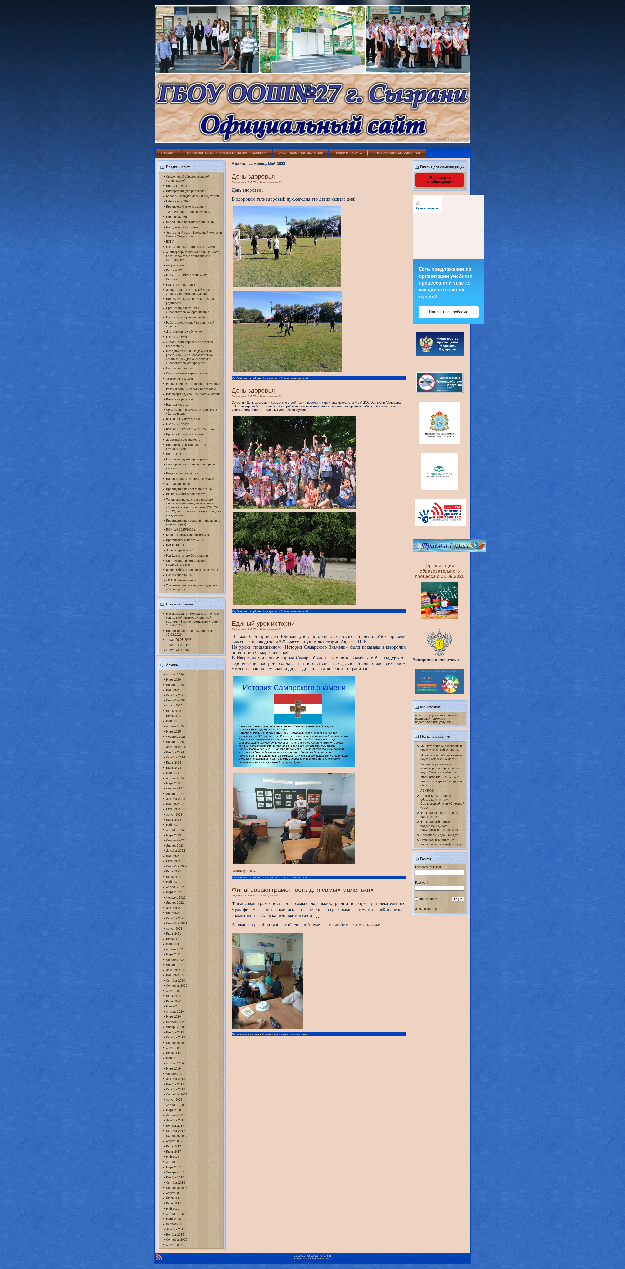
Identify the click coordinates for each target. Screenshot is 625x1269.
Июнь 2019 (173, 1053)
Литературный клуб (179, 550)
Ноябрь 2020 (175, 975)
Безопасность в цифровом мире (188, 535)
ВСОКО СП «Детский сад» (184, 419)
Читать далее (244, 871)
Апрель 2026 (175, 674)
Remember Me (429, 899)
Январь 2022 (175, 902)
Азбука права (175, 265)
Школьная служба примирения (187, 459)
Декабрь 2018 (175, 1079)
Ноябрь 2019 (175, 1032)
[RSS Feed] (159, 1258)
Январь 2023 (175, 845)
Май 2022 (172, 882)
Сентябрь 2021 (176, 923)
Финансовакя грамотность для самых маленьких (303, 889)
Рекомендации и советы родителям (191, 389)
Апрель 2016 (175, 1214)
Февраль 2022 (176, 897)
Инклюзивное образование (397, 152)
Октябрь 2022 (175, 861)
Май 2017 (172, 1156)
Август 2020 (174, 991)
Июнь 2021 (173, 939)
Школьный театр (177, 424)
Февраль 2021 (176, 960)
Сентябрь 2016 (176, 1188)
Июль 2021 (173, 933)
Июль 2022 (173, 871)
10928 (170, 645)
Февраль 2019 (176, 1073)
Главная (168, 152)
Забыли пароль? (426, 908)
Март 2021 (173, 954)
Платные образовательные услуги (190, 479)
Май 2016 (172, 1208)
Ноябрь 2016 (175, 1177)
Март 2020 (173, 1016)
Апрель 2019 (175, 1063)
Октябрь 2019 (175, 1037)
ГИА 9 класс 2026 (178, 201)
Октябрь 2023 (175, 809)
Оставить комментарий (294, 378)
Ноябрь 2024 (175, 752)
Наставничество (177, 404)
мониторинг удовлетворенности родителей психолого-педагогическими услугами (437, 719)
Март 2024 (173, 783)
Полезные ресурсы (179, 399)
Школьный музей (177, 336)
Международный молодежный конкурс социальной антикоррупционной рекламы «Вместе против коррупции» (192, 618)
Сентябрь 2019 (176, 1042)
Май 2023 (172, 825)
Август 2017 (174, 1141)
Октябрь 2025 (175, 695)
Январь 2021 (175, 965)
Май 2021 (172, 944)
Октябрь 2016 (175, 1182)
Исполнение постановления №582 (190, 222)
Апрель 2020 (175, 1011)
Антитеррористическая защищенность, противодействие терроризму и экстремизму (193, 256)
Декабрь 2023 (175, 799)
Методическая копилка (182, 227)
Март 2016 (173, 1219)
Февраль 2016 (176, 1224)
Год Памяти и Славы (180, 285)
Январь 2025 (175, 742)
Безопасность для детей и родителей (192, 196)
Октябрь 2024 (175, 757)
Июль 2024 (173, 762)
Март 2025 (173, 731)
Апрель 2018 (175, 1105)
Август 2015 (174, 1245)
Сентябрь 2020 (176, 985)
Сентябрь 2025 (176, 700)
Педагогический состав (182, 473)
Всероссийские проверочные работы (192, 570)
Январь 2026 (175, 684)
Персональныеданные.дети (439, 835)
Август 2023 (174, 814)
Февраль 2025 (176, 736)
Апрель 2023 (175, 830)
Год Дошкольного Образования (187, 555)
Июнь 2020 (173, 1001)
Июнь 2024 (173, 767)
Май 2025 (172, 721)
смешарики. (369, 924)
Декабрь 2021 (175, 908)
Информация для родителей (186, 191)
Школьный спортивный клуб (185, 317)
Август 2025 (174, 705)
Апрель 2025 (175, 726)
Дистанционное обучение (300, 152)
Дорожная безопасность (183, 439)
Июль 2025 (173, 711)
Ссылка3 (325, 1255)
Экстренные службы (180, 378)
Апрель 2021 (175, 949)
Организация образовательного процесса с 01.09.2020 (440, 571)
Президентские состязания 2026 (189, 489)
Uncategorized (270, 378)
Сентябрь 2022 (176, 866)
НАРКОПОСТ (175, 545)
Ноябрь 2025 (175, 690)
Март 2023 (173, 835)
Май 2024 (172, 773)
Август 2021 (174, 928)
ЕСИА (170, 241)
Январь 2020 (175, 1027)
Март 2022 (173, 892)
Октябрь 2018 (175, 1089)
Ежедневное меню (179, 368)
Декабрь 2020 (175, 970)
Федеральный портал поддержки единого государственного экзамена (439, 826)
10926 (170, 650)
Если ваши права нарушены (191, 212)
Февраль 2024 (176, 788)
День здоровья (253, 176)
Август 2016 (174, 1193)
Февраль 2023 (176, 840)
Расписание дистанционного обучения (193, 384)
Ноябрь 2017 (175, 1125)
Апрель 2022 (175, 887)
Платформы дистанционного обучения (193, 394)
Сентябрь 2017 (176, 1136)
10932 (170, 640)
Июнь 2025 (173, 716)
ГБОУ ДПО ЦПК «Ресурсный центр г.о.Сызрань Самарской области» (441, 781)
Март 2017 (173, 1167)
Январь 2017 (175, 1172)
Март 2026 (173, 679)
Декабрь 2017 (175, 1120)
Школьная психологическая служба (190, 247)
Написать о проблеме (448, 312)
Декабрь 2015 (175, 1229)
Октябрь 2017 (175, 1131)
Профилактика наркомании (185, 540)
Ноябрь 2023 (175, 804)
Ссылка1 (299, 1255)
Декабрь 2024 (175, 747)
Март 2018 (173, 1110)
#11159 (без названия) (181, 580)
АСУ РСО (427, 790)
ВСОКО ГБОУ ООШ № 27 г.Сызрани (191, 429)
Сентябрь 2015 (176, 1239)
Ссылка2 (312, 1255)
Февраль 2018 (176, 1115)
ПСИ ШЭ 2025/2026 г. (181, 529)
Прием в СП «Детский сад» (185, 434)
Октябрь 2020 (175, 980)
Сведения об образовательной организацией (227, 152)
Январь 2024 (175, 794)
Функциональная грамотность (187, 373)
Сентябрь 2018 (176, 1094)
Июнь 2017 (173, 1151)
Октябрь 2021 (175, 918)
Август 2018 (174, 1099)
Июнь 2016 (173, 1203)
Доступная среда (178, 484)
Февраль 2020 (176, 1022)
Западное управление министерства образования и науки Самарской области (440, 768)
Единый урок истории (263, 623)
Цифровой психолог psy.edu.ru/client (191, 631)
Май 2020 (172, 1006)
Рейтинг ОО (174, 270)
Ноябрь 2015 (175, 1234)
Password (421, 882)
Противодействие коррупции (186, 206)
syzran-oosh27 (274, 182)
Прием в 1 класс (348, 152)
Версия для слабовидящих (439, 180)
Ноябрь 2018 (175, 1084)
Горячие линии (176, 217)
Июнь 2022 (173, 877)
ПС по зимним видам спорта (186, 494)
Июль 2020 (173, 996)
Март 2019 (173, 1068)
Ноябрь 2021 (175, 913)
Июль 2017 (173, 1146)
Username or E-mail (428, 867)
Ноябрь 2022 (175, 856)
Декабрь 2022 (175, 850)
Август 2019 (174, 1048)
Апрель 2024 (175, 778)
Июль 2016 (173, 1198)
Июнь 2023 (173, 819)
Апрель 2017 (175, 1162)
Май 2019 (172, 1058)
